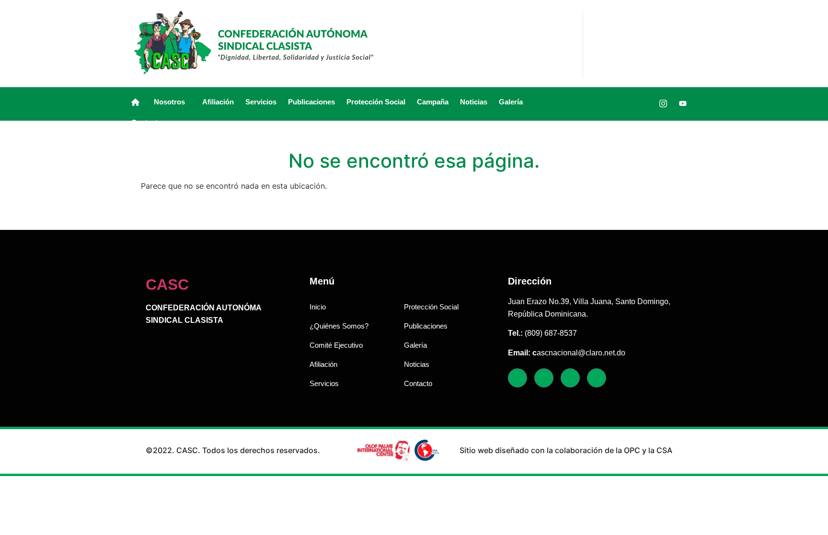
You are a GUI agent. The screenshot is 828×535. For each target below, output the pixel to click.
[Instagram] (663, 103)
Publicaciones (311, 102)
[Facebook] (624, 103)
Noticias (473, 102)
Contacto (146, 122)
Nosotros (169, 102)
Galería (511, 102)
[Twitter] (643, 103)
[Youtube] (683, 103)
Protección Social (375, 102)
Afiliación (218, 102)
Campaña (432, 102)
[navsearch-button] (598, 104)
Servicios (260, 102)
